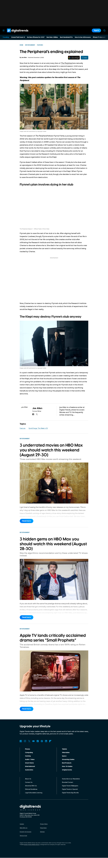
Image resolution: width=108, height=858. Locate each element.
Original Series (67, 770)
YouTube (33, 741)
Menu (3, 30)
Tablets (64, 749)
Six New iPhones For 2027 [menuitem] (36, 37)
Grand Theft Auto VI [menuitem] (18, 37)
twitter (37, 414)
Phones (27, 749)
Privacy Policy (44, 824)
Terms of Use (23, 835)
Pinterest (42, 741)
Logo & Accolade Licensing (33, 792)
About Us (28, 779)
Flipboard (50, 741)
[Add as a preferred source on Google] (74, 57)
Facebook (21, 741)
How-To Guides (67, 766)
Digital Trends (14, 33)
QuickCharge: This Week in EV (38, 428)
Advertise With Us (31, 786)
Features (22, 428)
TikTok (38, 741)
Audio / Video (29, 759)
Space (64, 756)
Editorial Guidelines (31, 789)
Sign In (96, 30)
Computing (29, 753)
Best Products (66, 763)
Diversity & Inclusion (25, 831)
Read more (26, 521)
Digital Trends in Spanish (70, 789)
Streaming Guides (68, 759)
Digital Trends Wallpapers (70, 786)
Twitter (29, 741)
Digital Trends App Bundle (70, 792)
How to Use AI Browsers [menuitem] (83, 37)
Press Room (43, 828)
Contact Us (28, 782)
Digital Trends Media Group (31, 844)
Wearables (66, 753)
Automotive (29, 770)
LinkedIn (46, 741)
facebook (33, 414)
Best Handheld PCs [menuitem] (66, 37)
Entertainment (30, 766)
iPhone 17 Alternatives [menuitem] (100, 37)
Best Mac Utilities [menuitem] (52, 37)
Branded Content (67, 782)
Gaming (28, 756)
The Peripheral (67, 63)
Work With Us (23, 828)
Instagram (25, 741)
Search (104, 30)
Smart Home (29, 763)
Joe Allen (24, 57)
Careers (22, 824)
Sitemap (42, 831)
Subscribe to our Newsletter (71, 779)
